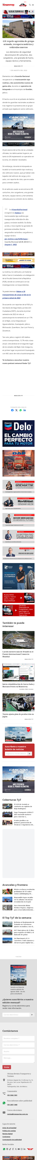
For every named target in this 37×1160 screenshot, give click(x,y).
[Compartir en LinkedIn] (24, 410)
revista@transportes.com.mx (17, 1114)
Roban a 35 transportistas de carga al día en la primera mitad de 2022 (16, 294)
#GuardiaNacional (19, 209)
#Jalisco (18, 213)
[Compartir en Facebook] (12, 410)
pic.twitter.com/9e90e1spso (16, 239)
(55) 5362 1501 (12, 1095)
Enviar (6, 1067)
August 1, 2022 (11, 244)
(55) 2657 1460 (12, 1105)
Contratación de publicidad (12, 1140)
